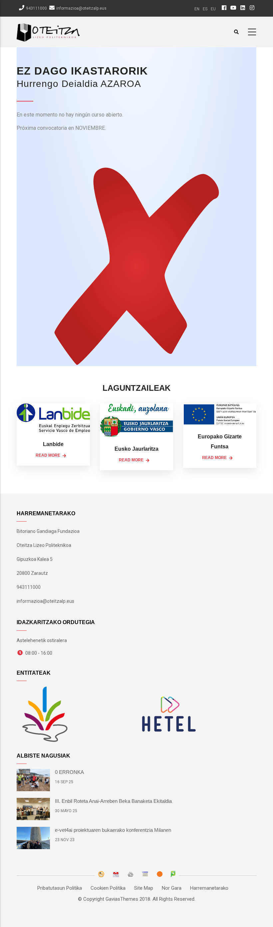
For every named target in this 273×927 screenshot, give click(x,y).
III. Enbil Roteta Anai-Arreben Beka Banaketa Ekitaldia (113, 801)
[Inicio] (48, 31)
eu (213, 9)
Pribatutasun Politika (59, 888)
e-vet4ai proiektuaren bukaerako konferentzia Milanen (113, 830)
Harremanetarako (209, 888)
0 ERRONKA (69, 772)
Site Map (143, 888)
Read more (48, 455)
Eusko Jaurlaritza (136, 449)
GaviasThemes (122, 899)
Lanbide (53, 444)
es (205, 9)
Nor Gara (171, 888)
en (196, 9)
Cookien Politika (108, 888)
